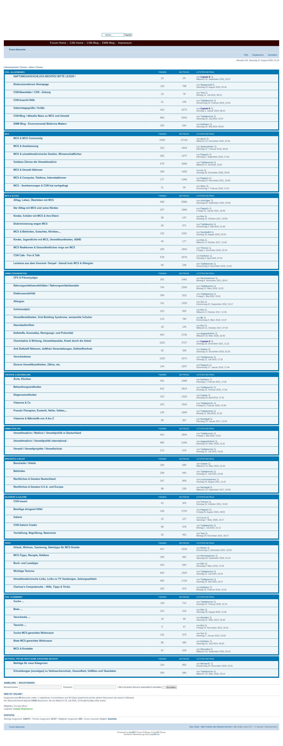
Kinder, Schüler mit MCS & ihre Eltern (36, 215)
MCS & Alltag (12, 196)
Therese (204, 248)
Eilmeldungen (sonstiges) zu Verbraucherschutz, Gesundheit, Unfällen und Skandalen (64, 671)
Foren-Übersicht (17, 49)
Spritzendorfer (207, 146)
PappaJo (204, 154)
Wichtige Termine (23, 571)
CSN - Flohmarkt (14, 597)
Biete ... (18, 609)
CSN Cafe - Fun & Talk (26, 255)
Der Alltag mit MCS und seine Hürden (35, 207)
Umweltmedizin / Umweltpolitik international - (40, 440)
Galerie (17, 517)
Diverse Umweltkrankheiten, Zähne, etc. (36, 364)
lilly (201, 317)
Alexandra (205, 649)
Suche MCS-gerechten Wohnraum (33, 632)
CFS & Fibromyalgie (25, 277)
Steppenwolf (206, 85)
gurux (203, 139)
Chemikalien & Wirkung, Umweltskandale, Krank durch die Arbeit (52, 340)
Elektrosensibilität (24, 293)
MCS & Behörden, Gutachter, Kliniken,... (37, 231)
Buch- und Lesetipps (25, 563)
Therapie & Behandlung (18, 375)
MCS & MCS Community (28, 138)
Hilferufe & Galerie (16, 497)
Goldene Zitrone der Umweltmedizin (35, 161)
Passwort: (68, 687)
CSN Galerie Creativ (25, 525)
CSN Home (76, 42)
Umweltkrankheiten (16, 273)
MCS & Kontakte (23, 648)
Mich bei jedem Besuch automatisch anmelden (140, 687)
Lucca (203, 517)
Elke (202, 563)
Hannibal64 (205, 232)
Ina (201, 170)
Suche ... (18, 601)
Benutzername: (11, 687)
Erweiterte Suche (124, 38)
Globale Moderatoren (23, 709)
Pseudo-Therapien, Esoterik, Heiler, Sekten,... (40, 410)
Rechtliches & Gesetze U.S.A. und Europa (38, 486)
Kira (202, 216)
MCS (7, 134)
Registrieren (258, 55)
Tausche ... (19, 624)
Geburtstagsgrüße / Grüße (28, 108)
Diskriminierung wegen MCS (30, 223)
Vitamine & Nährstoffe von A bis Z (33, 418)
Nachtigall (204, 419)
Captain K (205, 77)
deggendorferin (207, 333)
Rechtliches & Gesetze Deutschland (34, 478)
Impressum (125, 42)
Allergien (18, 301)
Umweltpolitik (13, 429)
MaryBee (204, 617)
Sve (202, 302)
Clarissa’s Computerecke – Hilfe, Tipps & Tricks (41, 586)
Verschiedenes (22, 356)
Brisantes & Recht (15, 459)
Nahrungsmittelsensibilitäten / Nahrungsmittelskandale (46, 285)
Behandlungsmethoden (27, 386)
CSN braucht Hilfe (24, 100)
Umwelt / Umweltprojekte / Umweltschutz (37, 448)
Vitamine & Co (22, 402)
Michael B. (205, 663)
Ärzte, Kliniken (22, 379)
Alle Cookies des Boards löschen (216, 727)
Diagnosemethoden (25, 394)
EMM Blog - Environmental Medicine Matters (40, 123)
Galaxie (204, 349)
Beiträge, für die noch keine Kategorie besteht (31, 659)
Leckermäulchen (208, 479)
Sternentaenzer (207, 278)
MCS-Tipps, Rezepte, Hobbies (31, 555)
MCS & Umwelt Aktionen (28, 169)
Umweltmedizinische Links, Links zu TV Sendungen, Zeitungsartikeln (55, 578)
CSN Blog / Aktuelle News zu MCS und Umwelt (41, 115)
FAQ (246, 55)
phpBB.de (154, 734)
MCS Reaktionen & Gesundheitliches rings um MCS (44, 247)
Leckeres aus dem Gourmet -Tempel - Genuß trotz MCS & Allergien (53, 263)
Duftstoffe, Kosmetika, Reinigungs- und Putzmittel (43, 332)
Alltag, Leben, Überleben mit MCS (33, 200)
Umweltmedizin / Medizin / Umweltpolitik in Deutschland (47, 432)
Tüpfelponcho (206, 100)
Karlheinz (204, 124)
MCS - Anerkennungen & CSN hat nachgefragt (40, 185)
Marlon (203, 548)
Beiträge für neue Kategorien (30, 663)
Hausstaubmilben (23, 325)
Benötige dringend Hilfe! (28, 509)
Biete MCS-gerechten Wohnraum (32, 640)
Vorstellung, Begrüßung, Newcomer (34, 532)
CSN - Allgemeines (15, 72)
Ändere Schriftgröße (274, 48)
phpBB (132, 732)
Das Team (194, 727)
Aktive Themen (36, 67)
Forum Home (58, 42)
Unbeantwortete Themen (15, 67)
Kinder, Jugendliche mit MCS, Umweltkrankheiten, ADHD (47, 239)
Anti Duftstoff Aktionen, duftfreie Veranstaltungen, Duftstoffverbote (52, 348)
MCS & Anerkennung (25, 146)
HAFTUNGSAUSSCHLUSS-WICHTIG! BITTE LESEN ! (44, 76)
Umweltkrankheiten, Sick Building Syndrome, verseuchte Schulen (52, 317)
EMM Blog (108, 42)
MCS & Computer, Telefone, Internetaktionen (39, 177)
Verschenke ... (21, 617)
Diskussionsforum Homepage (31, 84)
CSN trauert (20, 501)
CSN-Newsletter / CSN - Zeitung (32, 92)
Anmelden (272, 55)
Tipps (8, 543)
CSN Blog (93, 42)
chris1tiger (205, 200)
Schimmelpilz (21, 309)
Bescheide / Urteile (24, 463)
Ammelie (112, 719)
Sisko (203, 186)
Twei (202, 92)
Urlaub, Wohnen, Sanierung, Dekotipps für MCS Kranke (46, 547)
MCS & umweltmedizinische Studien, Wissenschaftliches (47, 154)
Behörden (19, 471)
